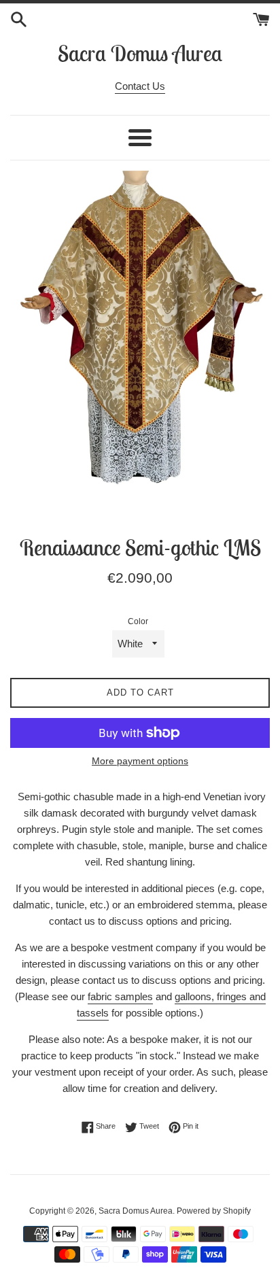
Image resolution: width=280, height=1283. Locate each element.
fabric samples (120, 996)
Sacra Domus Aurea (140, 53)
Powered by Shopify (214, 1211)
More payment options (140, 760)
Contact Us (140, 86)
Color (138, 621)
